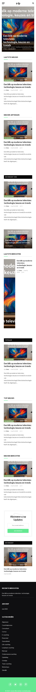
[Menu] (3, 3)
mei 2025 (5, 609)
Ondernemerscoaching (9, 654)
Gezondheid (6, 641)
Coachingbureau (7, 625)
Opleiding (5, 657)
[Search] (33, 3)
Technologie (9, 80)
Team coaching (6, 664)
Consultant (5, 628)
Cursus (4, 631)
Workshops (5, 667)
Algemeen (5, 622)
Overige (4, 660)
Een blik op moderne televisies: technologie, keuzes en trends (16, 40)
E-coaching (5, 635)
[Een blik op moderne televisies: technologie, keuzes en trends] (18, 29)
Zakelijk (4, 670)
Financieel (5, 638)
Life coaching (6, 644)
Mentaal (4, 651)
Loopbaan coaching (8, 648)
